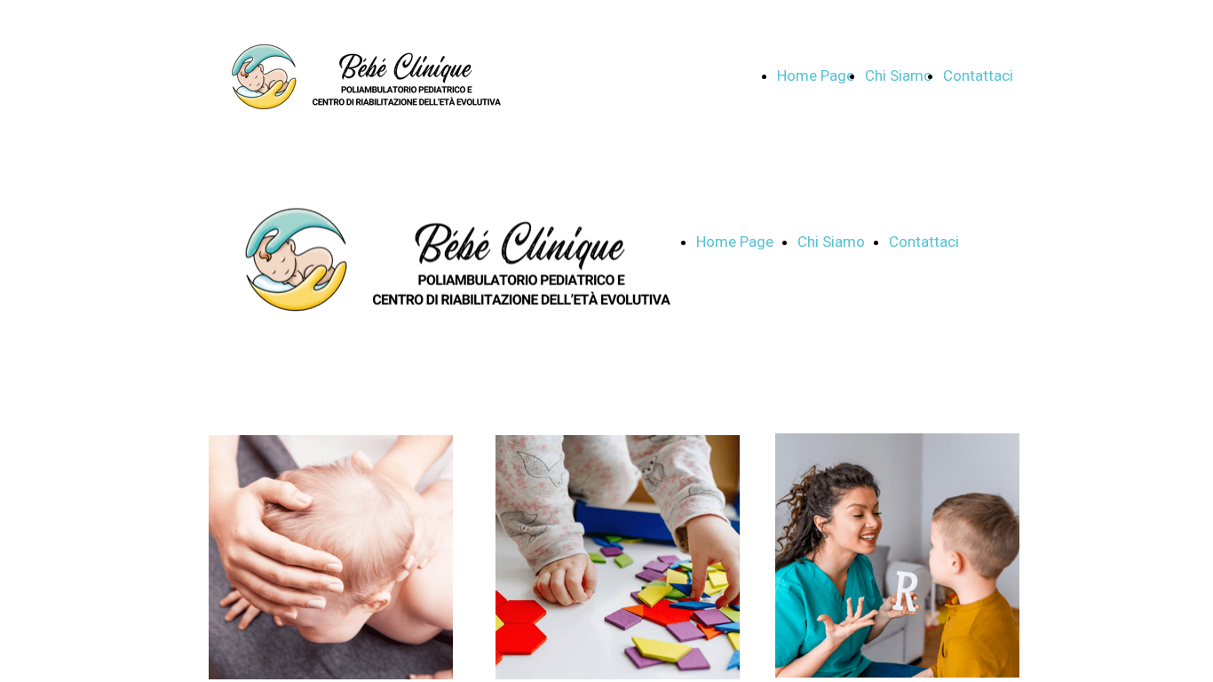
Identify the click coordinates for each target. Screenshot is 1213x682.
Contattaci (978, 75)
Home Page (815, 75)
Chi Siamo (898, 75)
